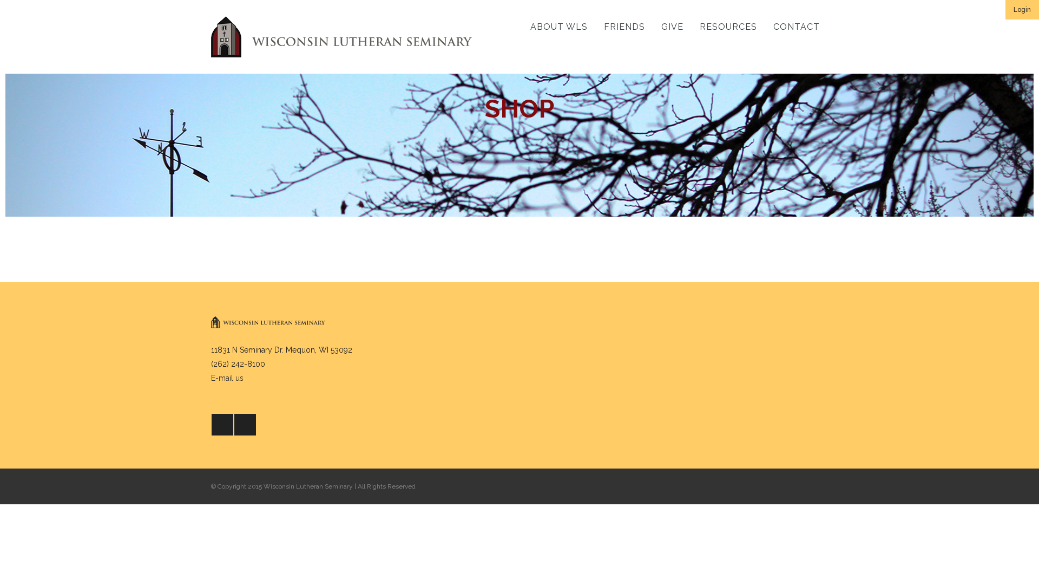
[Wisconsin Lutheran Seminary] (341, 37)
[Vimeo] (245, 424)
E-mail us (227, 378)
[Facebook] (222, 424)
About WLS (559, 27)
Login (1022, 10)
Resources (728, 27)
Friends (624, 27)
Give (672, 27)
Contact (796, 27)
